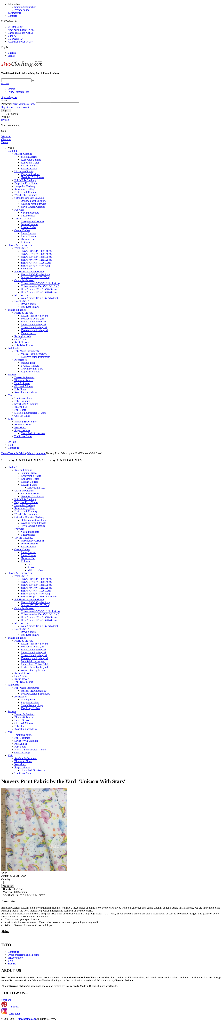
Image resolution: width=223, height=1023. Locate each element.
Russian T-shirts (29, 168)
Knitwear (26, 242)
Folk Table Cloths (23, 345)
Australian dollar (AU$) (20, 41)
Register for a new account (15, 107)
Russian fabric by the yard (34, 315)
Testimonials (14, 12)
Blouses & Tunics (23, 380)
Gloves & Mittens (23, 386)
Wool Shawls (21, 248)
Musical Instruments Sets (34, 353)
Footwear (19, 209)
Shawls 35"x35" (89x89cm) (35, 265)
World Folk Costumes (25, 195)
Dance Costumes (29, 224)
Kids (10, 418)
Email (4, 100)
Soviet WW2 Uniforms (26, 404)
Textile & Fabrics (17, 309)
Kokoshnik (20, 427)
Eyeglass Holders (30, 365)
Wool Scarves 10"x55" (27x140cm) (39, 298)
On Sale (12, 441)
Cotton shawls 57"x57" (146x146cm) (40, 283)
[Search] (33, 80)
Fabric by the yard (23, 312)
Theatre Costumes (23, 218)
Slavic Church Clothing (33, 206)
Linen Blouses (28, 236)
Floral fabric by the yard (33, 321)
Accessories (20, 359)
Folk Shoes (20, 389)
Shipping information (25, 7)
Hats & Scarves (22, 383)
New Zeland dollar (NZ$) (21, 29)
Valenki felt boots (30, 212)
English (12, 52)
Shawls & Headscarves (20, 245)
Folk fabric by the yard (32, 318)
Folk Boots (20, 409)
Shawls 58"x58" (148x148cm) (36, 250)
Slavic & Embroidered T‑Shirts (30, 412)
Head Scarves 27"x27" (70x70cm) (38, 292)
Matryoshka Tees (36, 487)
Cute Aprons (20, 339)
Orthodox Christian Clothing (29, 198)
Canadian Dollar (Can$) (20, 32)
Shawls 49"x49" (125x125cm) (36, 259)
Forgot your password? (23, 104)
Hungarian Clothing (24, 186)
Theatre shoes (28, 215)
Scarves (31, 567)
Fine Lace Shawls (30, 306)
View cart (6, 136)
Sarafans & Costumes (25, 421)
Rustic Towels (21, 342)
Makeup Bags (28, 362)
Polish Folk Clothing (25, 180)
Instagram (14, 1013)
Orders (11, 88)
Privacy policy (21, 10)
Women (12, 374)
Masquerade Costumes (32, 221)
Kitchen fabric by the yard (34, 667)
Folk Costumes (22, 401)
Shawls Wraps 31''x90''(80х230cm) (39, 596)
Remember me (12, 113)
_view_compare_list (18, 91)
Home (4, 142)
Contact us (13, 447)
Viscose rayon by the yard (34, 330)
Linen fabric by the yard (33, 324)
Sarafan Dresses (29, 156)
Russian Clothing (23, 153)
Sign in (5, 97)
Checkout (6, 139)
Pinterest (13, 1006)
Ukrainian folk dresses (32, 177)
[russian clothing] (21, 67)
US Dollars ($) (15, 27)
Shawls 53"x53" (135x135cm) (36, 256)
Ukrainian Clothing (24, 171)
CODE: (5, 876)
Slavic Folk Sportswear (33, 433)
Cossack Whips (22, 415)
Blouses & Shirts (23, 424)
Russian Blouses (29, 165)
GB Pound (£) (15, 38)
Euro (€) (12, 35)
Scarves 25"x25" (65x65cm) (35, 277)
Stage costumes (22, 430)
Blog (10, 444)
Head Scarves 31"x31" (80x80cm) (38, 289)
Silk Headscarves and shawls (29, 271)
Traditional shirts (23, 398)
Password (6, 104)
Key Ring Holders (30, 371)
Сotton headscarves (24, 280)
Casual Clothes (22, 230)
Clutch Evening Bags (32, 368)
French (11, 55)
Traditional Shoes (23, 436)
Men (10, 395)
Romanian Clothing (24, 189)
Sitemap (12, 963)
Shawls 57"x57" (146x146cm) (36, 253)
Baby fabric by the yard (33, 661)
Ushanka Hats (28, 239)
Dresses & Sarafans (24, 377)
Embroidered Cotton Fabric (35, 664)
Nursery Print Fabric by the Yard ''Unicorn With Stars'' (64, 781)
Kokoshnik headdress (25, 392)
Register (13, 97)
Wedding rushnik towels (33, 203)
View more (28, 268)
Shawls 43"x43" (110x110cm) (36, 262)
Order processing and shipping (23, 954)
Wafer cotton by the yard (33, 670)
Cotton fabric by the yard (34, 327)
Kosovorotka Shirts (31, 159)
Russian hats (20, 406)
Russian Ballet (28, 227)
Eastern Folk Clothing (25, 192)
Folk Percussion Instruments (35, 356)
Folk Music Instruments (26, 351)
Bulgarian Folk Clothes (26, 183)
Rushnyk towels (22, 336)
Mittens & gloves (36, 570)
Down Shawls (21, 301)
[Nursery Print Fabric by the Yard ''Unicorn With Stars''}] (34, 870)
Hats (29, 564)
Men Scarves (21, 295)
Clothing (12, 150)
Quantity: (6, 879)
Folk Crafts (13, 348)
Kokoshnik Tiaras (30, 162)
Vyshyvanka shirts (30, 174)
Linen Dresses (28, 233)
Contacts (12, 15)
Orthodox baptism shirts (33, 200)
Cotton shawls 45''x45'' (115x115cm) (40, 286)
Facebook (6, 999)
